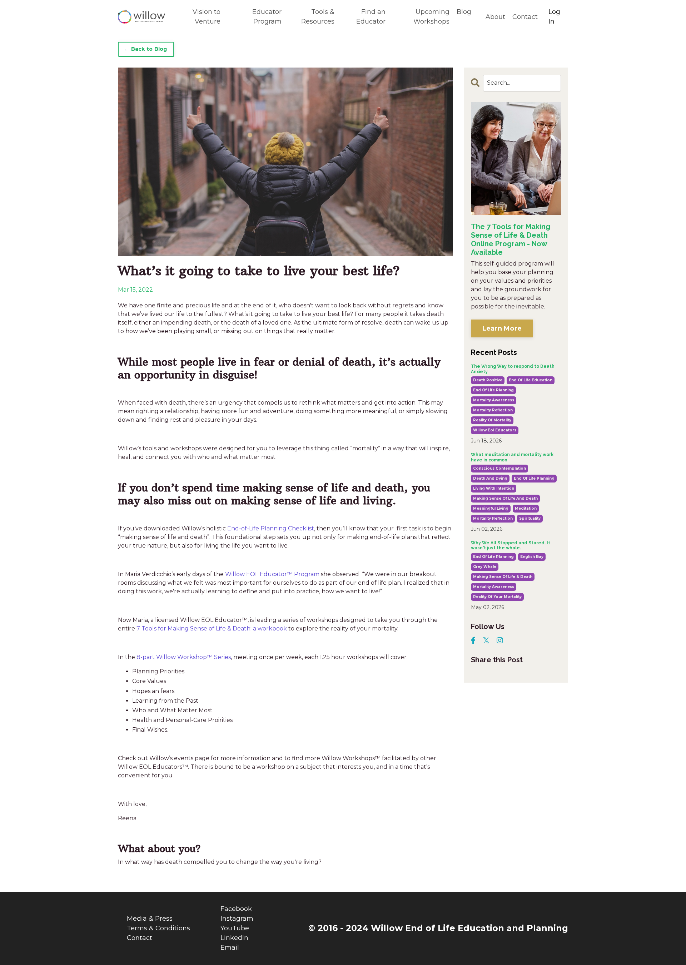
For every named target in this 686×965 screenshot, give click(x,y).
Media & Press (150, 918)
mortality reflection (493, 410)
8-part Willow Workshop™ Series (183, 657)
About (495, 17)
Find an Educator (370, 16)
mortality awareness (493, 400)
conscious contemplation (499, 468)
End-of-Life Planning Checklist (270, 528)
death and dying (490, 478)
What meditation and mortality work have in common (512, 457)
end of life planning (493, 390)
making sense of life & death (502, 576)
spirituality (530, 518)
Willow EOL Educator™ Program (272, 574)
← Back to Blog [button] (145, 49)
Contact (525, 17)
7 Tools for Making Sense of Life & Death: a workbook (212, 628)
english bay (531, 556)
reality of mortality (492, 420)
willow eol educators (494, 430)
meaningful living (490, 508)
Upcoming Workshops (431, 16)
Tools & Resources (317, 16)
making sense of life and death (505, 498)
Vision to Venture (206, 16)
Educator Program (267, 16)
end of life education (530, 380)
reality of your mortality (497, 596)
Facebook (236, 909)
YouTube (234, 928)
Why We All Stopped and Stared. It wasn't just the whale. (510, 545)
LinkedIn (234, 938)
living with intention (493, 488)
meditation (526, 508)
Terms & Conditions (158, 928)
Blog (464, 12)
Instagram (236, 918)
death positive (487, 380)
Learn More (502, 328)
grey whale (484, 566)
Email (229, 947)
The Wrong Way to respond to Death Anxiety (513, 369)
